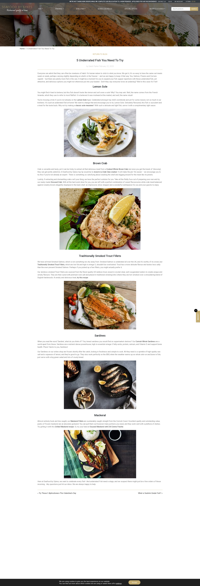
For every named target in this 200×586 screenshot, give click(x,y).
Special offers (131, 9)
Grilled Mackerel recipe (64, 427)
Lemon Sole (82, 100)
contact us (162, 1)
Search (194, 9)
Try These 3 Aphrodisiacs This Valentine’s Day (57, 493)
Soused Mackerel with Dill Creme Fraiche (106, 427)
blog (170, 1)
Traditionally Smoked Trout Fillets (51, 264)
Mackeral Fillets (77, 421)
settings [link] (119, 583)
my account (179, 1)
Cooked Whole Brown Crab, (117, 169)
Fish (40, 9)
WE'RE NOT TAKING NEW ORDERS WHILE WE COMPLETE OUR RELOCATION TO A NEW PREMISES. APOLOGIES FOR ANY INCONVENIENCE (113, 1)
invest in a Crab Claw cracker (105, 172)
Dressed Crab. (56, 182)
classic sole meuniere (84, 105)
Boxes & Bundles (105, 9)
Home (22, 49)
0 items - (190, 1)
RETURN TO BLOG (100, 54)
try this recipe (82, 277)
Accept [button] (134, 582)
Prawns (58, 9)
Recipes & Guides (157, 9)
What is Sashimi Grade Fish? (149, 493)
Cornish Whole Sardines (145, 341)
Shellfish (80, 9)
